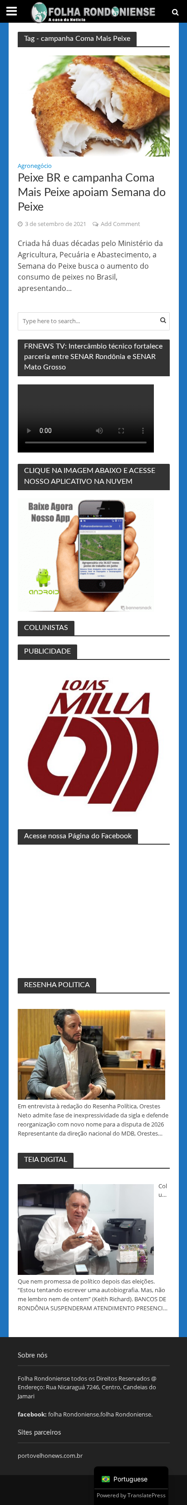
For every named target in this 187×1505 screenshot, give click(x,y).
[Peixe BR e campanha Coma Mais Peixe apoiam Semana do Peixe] (94, 105)
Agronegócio (35, 166)
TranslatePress (147, 1495)
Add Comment (120, 224)
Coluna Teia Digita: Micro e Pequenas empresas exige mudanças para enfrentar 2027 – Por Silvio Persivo (163, 1191)
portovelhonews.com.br (50, 1455)
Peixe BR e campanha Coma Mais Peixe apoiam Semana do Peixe (92, 192)
